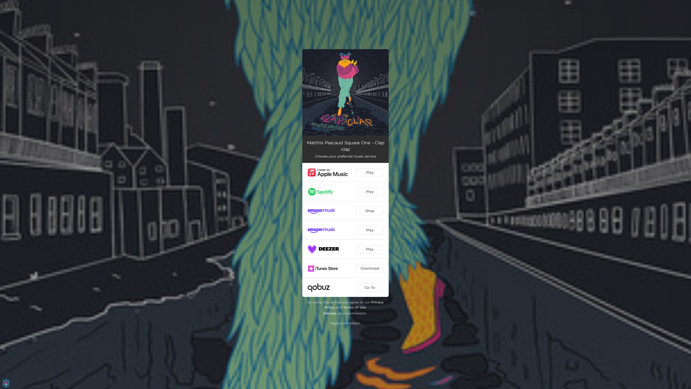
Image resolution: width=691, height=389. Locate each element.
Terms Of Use (354, 307)
